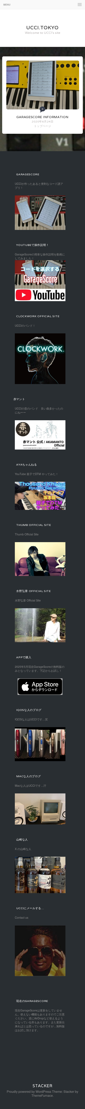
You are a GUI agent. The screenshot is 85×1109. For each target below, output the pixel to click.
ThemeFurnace (42, 1095)
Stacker (42, 1085)
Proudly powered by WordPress (29, 1091)
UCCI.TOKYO (42, 27)
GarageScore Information (42, 117)
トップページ (42, 126)
